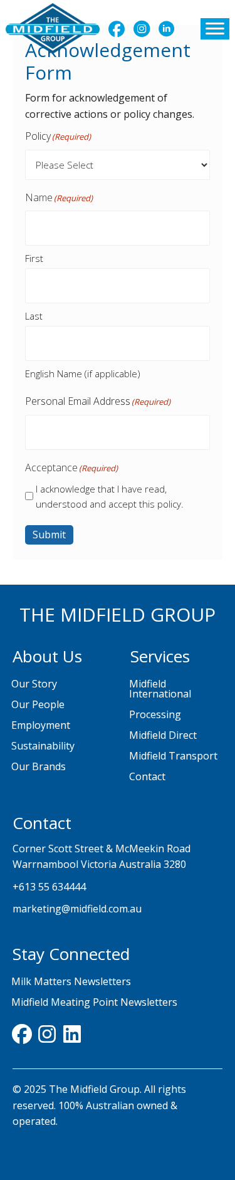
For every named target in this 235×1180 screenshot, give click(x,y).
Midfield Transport (173, 756)
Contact (147, 776)
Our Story (34, 684)
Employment (40, 725)
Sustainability (43, 746)
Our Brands (38, 766)
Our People (38, 704)
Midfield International (160, 689)
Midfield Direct (163, 735)
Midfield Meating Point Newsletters (94, 1002)
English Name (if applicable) (82, 373)
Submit (49, 534)
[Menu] (215, 28)
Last (34, 316)
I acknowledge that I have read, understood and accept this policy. (110, 496)
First (34, 258)
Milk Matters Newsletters (71, 981)
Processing (155, 714)
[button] (116, 28)
